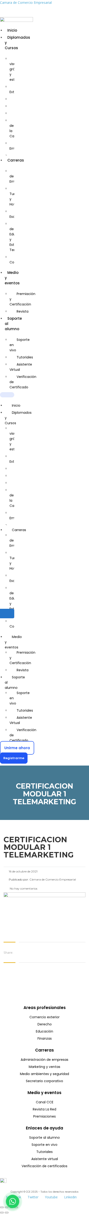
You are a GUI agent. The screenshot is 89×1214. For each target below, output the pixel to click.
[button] (7, 394)
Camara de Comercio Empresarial (26, 2)
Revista (22, 311)
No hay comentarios (23, 888)
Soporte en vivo (19, 344)
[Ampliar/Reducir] (2, 1207)
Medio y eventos (13, 642)
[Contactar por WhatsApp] (12, 1201)
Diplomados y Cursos (18, 417)
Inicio (12, 30)
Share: (8, 952)
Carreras (15, 160)
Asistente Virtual (20, 367)
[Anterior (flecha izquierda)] (2, 1212)
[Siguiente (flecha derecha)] (7, 1212)
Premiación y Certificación (22, 299)
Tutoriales (25, 357)
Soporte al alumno (15, 682)
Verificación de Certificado (22, 382)
